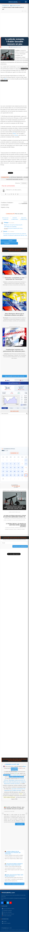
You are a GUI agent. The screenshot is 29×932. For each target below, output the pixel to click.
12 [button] (10, 467)
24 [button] (3, 475)
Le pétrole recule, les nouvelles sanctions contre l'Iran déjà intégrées (16, 525)
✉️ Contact (4, 921)
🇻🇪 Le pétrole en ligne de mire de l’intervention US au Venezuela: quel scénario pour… (12, 852)
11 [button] (7, 467)
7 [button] (18, 463)
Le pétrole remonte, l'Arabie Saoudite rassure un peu (14, 41)
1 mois (4, 408)
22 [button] (22, 471)
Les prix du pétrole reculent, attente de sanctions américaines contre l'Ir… (14, 516)
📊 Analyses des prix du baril (8, 914)
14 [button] (18, 467)
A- (26, 11)
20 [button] (14, 471)
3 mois (11, 408)
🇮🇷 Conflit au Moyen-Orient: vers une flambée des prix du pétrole (14, 807)
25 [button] (7, 475)
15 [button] (22, 467)
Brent (24, 766)
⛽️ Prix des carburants (6, 915)
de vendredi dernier (12, 775)
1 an (18, 408)
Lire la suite (20, 824)
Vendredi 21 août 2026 (12, 764)
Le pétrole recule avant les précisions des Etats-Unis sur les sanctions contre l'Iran (14, 507)
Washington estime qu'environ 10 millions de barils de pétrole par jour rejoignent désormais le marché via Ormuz (14, 782)
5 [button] (10, 463)
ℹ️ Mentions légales (6, 923)
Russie (16, 135)
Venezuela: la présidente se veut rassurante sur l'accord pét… (14, 278)
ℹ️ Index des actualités (7, 912)
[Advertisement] (14, 25)
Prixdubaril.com (5, 5)
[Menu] (25, 1)
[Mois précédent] (5, 453)
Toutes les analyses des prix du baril (16, 883)
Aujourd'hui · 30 (14, 453)
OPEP (14, 133)
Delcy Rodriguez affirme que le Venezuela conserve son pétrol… (14, 314)
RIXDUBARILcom (8, 892)
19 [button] (10, 471)
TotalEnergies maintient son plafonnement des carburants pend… (14, 350)
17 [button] (3, 471)
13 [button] (14, 467)
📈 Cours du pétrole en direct (8, 908)
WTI (5, 79)
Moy (23, 404)
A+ (22, 11)
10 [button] (3, 467)
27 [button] (14, 475)
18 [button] (7, 471)
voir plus (6, 228)
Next (26, 277)
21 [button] (18, 471)
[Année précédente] (2, 453)
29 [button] (22, 475)
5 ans (24, 408)
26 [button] (10, 475)
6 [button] (14, 463)
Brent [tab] (7, 380)
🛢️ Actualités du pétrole (15, 5)
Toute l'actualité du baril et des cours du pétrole (14, 376)
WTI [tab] (21, 380)
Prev (3, 277)
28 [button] (18, 475)
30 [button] (26, 475)
